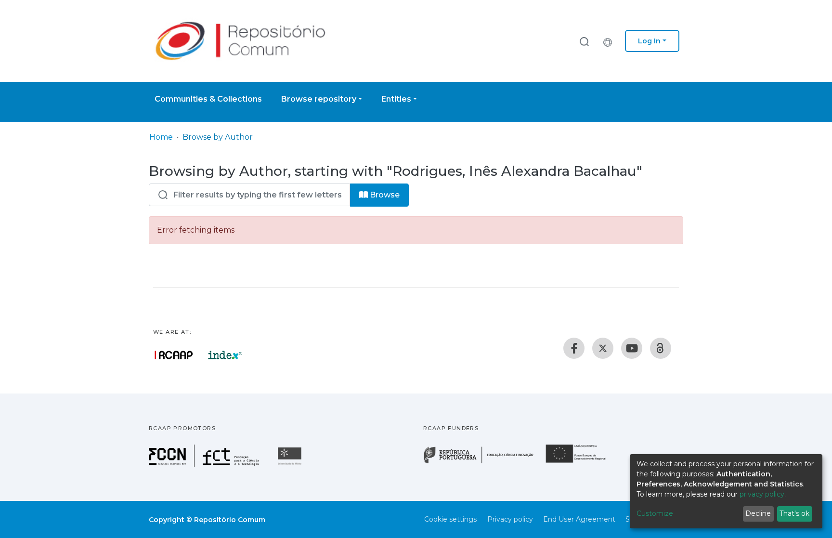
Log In (649, 41)
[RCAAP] (660, 348)
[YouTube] (631, 348)
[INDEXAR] (225, 355)
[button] (610, 41)
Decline (758, 513)
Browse (384, 194)
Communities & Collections (208, 99)
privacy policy (762, 494)
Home (161, 137)
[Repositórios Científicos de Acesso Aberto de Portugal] (174, 355)
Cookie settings (450, 519)
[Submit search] (584, 41)
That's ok (794, 513)
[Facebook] (574, 348)
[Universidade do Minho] (291, 464)
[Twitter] (602, 348)
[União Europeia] (581, 462)
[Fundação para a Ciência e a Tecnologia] (205, 464)
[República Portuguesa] (483, 462)
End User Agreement (579, 519)
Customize (655, 513)
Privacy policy (510, 519)
